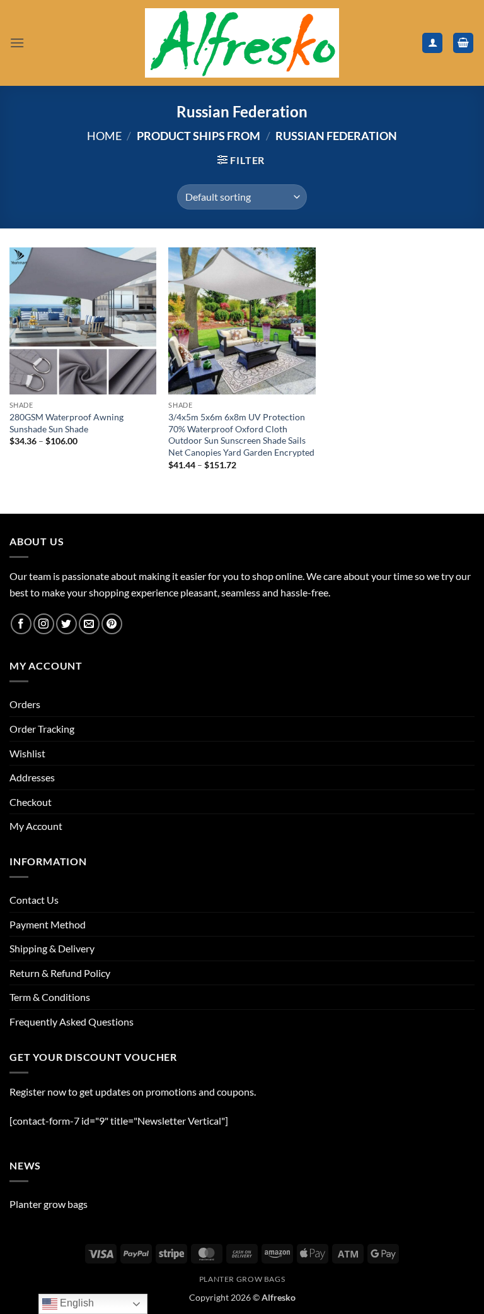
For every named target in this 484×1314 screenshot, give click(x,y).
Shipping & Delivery (52, 948)
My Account (35, 826)
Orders (24, 704)
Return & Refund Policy (59, 973)
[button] (17, 42)
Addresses (32, 777)
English (75, 1303)
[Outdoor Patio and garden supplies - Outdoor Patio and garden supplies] (242, 43)
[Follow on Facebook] (21, 623)
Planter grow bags (48, 1204)
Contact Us (34, 900)
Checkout (30, 802)
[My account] (432, 43)
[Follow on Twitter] (66, 623)
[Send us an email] (89, 623)
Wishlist (27, 753)
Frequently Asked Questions (71, 1021)
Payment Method (47, 924)
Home (104, 136)
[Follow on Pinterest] (111, 623)
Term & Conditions (49, 997)
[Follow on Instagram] (43, 623)
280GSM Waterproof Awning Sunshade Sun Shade (66, 422)
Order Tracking (41, 729)
